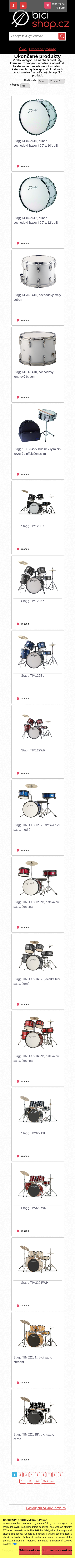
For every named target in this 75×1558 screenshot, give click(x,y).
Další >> (48, 1481)
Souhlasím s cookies (57, 1550)
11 (29, 1481)
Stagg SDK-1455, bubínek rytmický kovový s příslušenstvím (37, 451)
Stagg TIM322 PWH (34, 1282)
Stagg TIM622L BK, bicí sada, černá (33, 1437)
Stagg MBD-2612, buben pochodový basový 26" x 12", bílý (35, 220)
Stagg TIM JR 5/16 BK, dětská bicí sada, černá (36, 981)
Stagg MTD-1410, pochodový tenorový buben (33, 374)
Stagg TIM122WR (33, 750)
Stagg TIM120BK (33, 526)
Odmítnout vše (29, 1550)
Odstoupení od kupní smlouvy (46, 1508)
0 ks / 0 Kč (58, 3)
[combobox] (43, 81)
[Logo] (40, 19)
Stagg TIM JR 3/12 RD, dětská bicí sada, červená (36, 904)
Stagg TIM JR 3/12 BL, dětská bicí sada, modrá (36, 827)
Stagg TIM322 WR (33, 1208)
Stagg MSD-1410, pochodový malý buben (37, 297)
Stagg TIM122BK (33, 601)
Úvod (23, 49)
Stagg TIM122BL (32, 675)
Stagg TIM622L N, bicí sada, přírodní (32, 1360)
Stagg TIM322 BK (33, 1133)
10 (22, 1481)
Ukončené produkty (42, 49)
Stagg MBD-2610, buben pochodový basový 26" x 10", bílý (35, 143)
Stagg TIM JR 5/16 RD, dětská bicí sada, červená (36, 1058)
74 (37, 1481)
